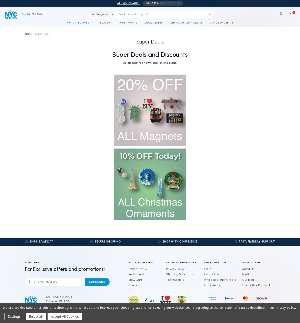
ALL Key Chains (128, 3)
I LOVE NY (106, 22)
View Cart (135, 280)
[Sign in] (281, 14)
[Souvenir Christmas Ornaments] (150, 184)
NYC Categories (78, 22)
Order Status (137, 269)
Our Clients (212, 285)
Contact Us (211, 274)
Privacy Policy (175, 269)
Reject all (36, 316)
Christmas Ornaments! (186, 22)
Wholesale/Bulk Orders (220, 280)
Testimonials (175, 280)
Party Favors (128, 22)
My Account (136, 274)
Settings (14, 316)
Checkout (134, 285)
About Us (248, 269)
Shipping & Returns (179, 274)
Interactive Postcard (256, 285)
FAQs (207, 269)
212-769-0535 (35, 13)
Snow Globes (154, 22)
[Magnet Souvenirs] (150, 110)
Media (246, 274)
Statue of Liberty (221, 22)
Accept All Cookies (65, 316)
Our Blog (248, 280)
